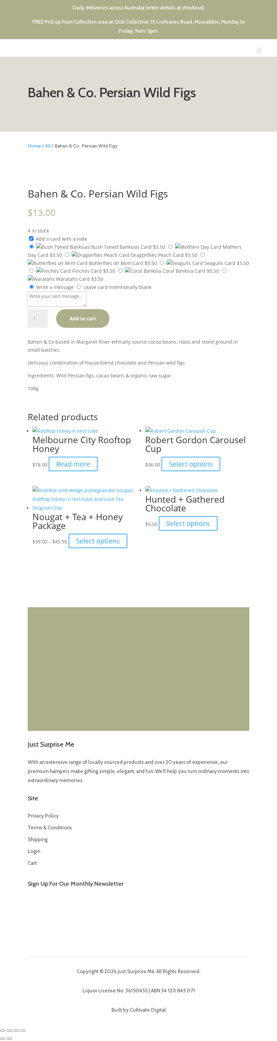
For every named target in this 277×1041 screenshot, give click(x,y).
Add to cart (83, 318)
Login (34, 851)
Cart (32, 863)
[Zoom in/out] (2, 1031)
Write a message (54, 287)
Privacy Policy (43, 816)
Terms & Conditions (50, 828)
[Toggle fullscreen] (9, 1031)
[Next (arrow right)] (9, 1039)
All (47, 146)
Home (34, 146)
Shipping (38, 839)
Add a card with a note (60, 239)
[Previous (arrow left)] (2, 1039)
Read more (73, 464)
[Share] (16, 1031)
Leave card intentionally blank (116, 287)
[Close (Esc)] (23, 1031)
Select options (191, 464)
